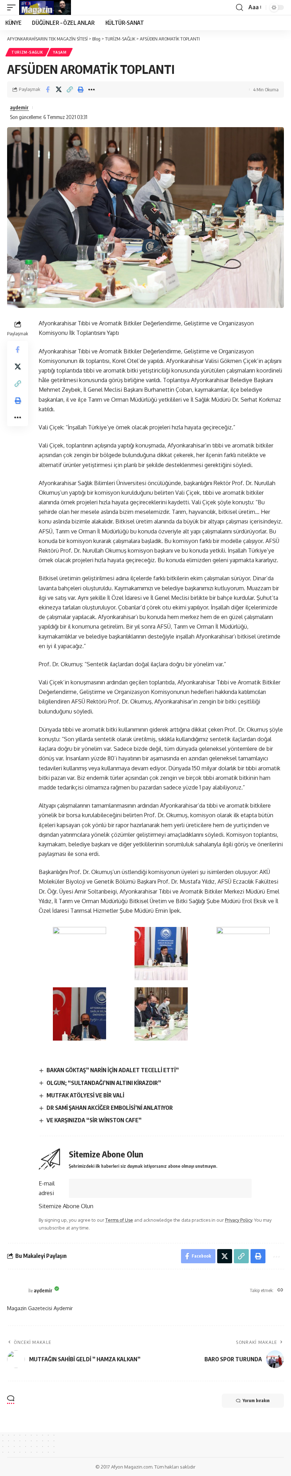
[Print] (81, 89)
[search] (239, 7)
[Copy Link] (70, 89)
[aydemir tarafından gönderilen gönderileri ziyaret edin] (16, 1290)
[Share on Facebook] (48, 89)
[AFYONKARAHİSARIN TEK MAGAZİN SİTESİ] (45, 7)
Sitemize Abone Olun (66, 1206)
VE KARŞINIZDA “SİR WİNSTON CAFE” (94, 1120)
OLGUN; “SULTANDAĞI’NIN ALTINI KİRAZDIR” (103, 1082)
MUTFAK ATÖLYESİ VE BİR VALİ (85, 1095)
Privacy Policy (238, 1220)
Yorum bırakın (256, 1400)
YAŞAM (60, 52)
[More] (92, 89)
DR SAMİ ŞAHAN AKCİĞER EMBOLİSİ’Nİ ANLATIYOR (109, 1107)
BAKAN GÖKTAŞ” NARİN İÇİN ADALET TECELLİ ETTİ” (112, 1070)
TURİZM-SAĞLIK (27, 52)
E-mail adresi (47, 1188)
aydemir (19, 107)
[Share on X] (59, 89)
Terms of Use (119, 1220)
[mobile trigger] (13, 7)
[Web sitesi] (280, 1290)
